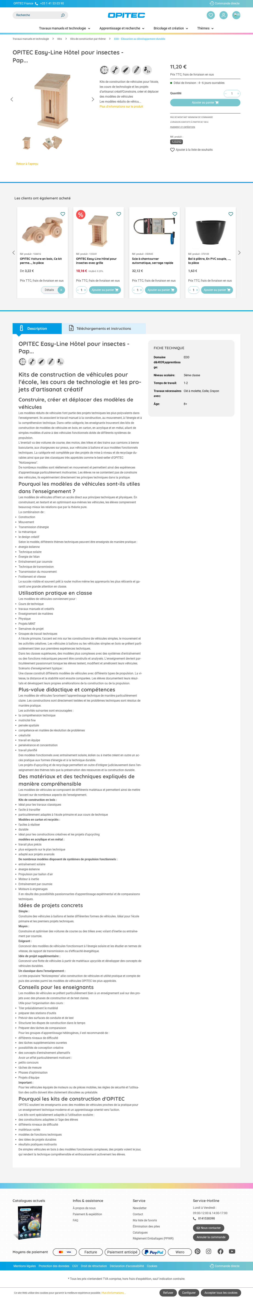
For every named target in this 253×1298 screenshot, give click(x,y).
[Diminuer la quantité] (225, 93)
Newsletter (140, 1208)
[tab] (37, 328)
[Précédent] (11, 100)
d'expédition (143, 1279)
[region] (52, 109)
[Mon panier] (236, 15)
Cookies (152, 1266)
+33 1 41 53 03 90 (52, 3)
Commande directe (227, 3)
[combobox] (36, 15)
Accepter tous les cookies (220, 1292)
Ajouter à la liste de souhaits (194, 149)
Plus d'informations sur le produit (121, 106)
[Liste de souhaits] (211, 15)
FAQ (75, 1220)
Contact (138, 1214)
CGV (75, 1266)
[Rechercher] (62, 15)
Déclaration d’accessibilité (127, 1266)
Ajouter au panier (203, 102)
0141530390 (206, 1218)
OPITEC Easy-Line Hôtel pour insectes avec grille (96, 261)
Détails (49, 290)
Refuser (168, 1292)
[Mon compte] (223, 15)
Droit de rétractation (94, 1266)
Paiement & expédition (87, 1214)
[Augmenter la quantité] (238, 93)
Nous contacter (211, 1228)
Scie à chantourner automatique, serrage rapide (152, 261)
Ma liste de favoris (145, 1220)
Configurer (189, 1292)
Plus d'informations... (113, 1292)
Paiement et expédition (182, 127)
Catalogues (140, 1232)
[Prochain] (93, 100)
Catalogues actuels (29, 1200)
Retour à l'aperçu (27, 164)
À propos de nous (84, 1208)
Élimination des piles (146, 1226)
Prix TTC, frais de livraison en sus (192, 74)
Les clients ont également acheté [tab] (42, 198)
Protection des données (54, 1266)
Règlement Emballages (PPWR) (153, 1238)
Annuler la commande (211, 1237)
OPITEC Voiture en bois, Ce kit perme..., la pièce (41, 261)
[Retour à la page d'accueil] (126, 15)
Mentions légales (25, 1266)
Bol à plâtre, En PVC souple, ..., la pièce (209, 261)
